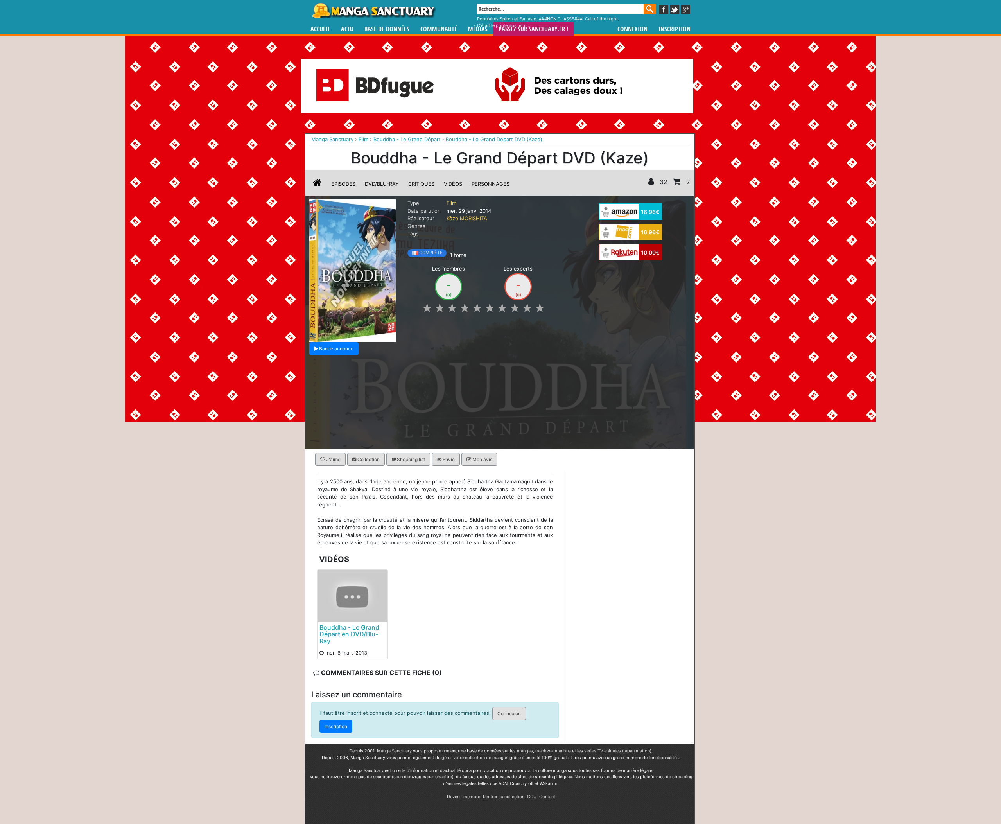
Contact (547, 796)
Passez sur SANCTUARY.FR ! (533, 29)
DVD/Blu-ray (382, 184)
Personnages (490, 184)
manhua (563, 751)
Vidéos (453, 184)
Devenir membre (463, 796)
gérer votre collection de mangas (474, 757)
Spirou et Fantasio (518, 19)
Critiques (421, 184)
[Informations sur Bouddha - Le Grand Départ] (317, 184)
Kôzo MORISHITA (467, 218)
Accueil (320, 29)
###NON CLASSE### (561, 19)
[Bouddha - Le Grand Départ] (352, 270)
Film (451, 203)
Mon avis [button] (481, 459)
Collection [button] (368, 459)
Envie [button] (448, 459)
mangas (525, 751)
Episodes (343, 184)
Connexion (632, 29)
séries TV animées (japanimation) (617, 751)
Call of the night (601, 19)
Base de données (386, 29)
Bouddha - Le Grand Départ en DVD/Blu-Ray (349, 633)
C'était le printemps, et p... (503, 25)
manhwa (544, 751)
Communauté (438, 29)
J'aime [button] (333, 459)
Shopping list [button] (410, 459)
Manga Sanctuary (394, 751)
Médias (478, 29)
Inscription (674, 29)
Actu (347, 29)
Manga (373, 10)
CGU (531, 796)
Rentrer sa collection (503, 796)
